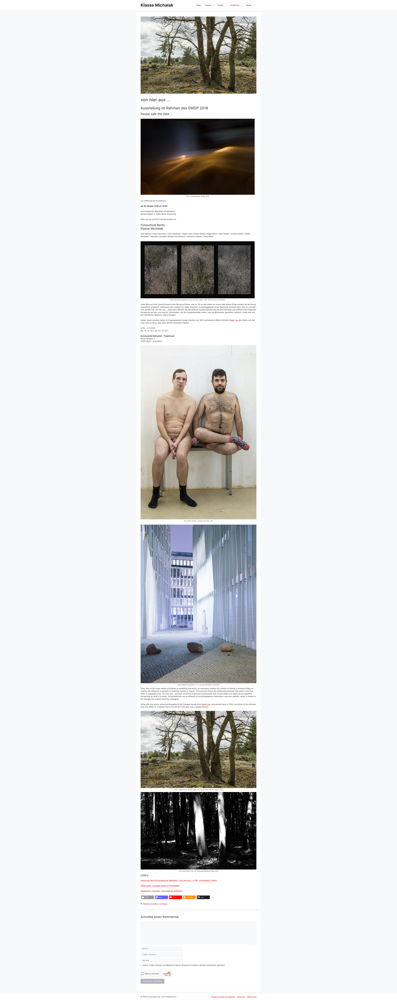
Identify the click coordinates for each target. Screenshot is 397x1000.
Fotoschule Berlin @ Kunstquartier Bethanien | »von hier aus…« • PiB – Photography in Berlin (179, 880)
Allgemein (146, 904)
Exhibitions (234, 5)
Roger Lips (234, 320)
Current (208, 5)
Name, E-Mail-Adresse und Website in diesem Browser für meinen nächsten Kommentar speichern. (184, 965)
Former (220, 5)
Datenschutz (251, 997)
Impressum (241, 997)
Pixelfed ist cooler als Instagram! (223, 997)
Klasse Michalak (157, 5)
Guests (249, 5)
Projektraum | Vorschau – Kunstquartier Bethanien (161, 891)
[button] (147, 897)
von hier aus (163, 904)
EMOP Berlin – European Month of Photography (160, 886)
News (198, 5)
